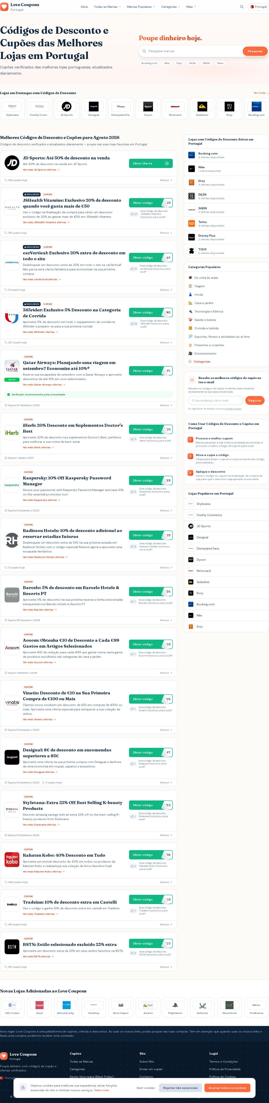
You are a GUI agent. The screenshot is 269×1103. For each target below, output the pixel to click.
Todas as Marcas (105, 7)
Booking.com (149, 63)
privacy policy (233, 408)
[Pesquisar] (242, 7)
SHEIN (206, 63)
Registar (255, 400)
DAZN (192, 63)
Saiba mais (101, 1090)
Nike (166, 63)
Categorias (169, 7)
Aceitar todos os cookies (227, 1088)
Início (84, 7)
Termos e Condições (223, 1061)
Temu (220, 63)
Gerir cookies (146, 1088)
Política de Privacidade (225, 1069)
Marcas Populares (139, 7)
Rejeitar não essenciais (180, 1088)
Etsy (179, 63)
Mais (189, 7)
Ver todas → (261, 93)
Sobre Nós (147, 1061)
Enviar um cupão (151, 1069)
